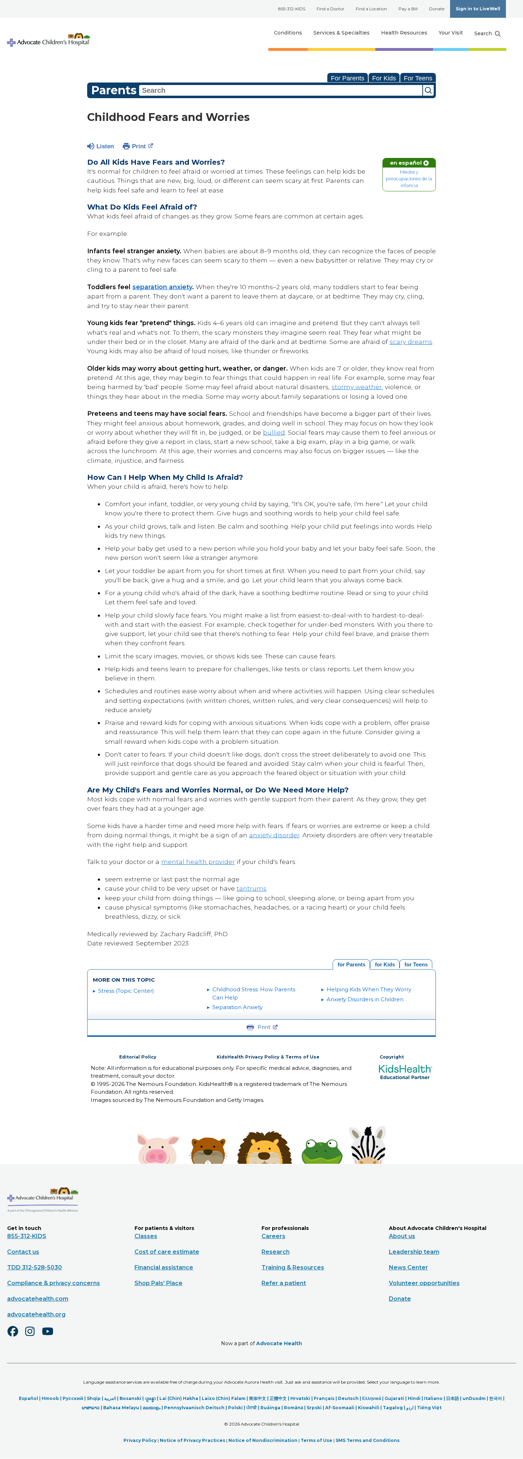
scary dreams (411, 341)
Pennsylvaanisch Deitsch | (196, 1407)
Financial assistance (163, 1267)
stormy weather (357, 387)
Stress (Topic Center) (126, 990)
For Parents (347, 78)
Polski (235, 1407)
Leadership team (414, 1251)
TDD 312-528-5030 (34, 1267)
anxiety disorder (274, 835)
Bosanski (130, 1398)
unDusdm (474, 1398)
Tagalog (393, 1407)
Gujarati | (396, 1398)
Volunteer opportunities (424, 1283)
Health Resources (404, 33)
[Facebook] (15, 1336)
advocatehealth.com (37, 1298)
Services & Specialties (341, 33)
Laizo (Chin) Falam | (225, 1398)
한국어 (495, 1398)
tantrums (251, 888)
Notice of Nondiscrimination (262, 1440)
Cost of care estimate (166, 1251)
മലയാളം (151, 1407)
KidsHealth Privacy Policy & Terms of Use (268, 1057)
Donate (436, 8)
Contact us (23, 1251)
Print (139, 146)
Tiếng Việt (429, 1407)
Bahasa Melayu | (123, 1407)
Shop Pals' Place (158, 1283)
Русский (73, 1398)
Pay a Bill (408, 8)
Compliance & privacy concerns (53, 1283)
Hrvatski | (302, 1398)
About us (402, 1236)
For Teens (418, 78)
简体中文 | (259, 1398)
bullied (274, 432)
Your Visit (451, 33)
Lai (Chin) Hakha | (180, 1398)
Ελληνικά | (373, 1398)
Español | (30, 1398)
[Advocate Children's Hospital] (42, 1222)
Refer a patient (284, 1283)
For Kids (384, 78)
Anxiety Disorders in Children (365, 999)
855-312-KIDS (291, 8)
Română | (295, 1407)
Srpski (314, 1407)
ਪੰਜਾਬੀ (251, 1407)
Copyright (392, 1057)
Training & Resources (293, 1267)
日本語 (452, 1398)
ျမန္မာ (150, 1398)
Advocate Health (279, 1343)
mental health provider (198, 861)
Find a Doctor (330, 8)
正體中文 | (280, 1398)
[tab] (416, 963)
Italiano (433, 1398)
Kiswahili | (370, 1407)
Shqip (94, 1398)
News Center (408, 1267)
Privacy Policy (140, 1440)
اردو (409, 1407)
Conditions (288, 33)
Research (276, 1251)
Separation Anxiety (237, 1007)
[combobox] (280, 90)
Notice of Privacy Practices (192, 1440)
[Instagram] (33, 1336)
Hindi (414, 1398)
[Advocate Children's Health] (48, 33)
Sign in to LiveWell (478, 8)
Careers (273, 1236)
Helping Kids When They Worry (369, 989)
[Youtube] (50, 1336)
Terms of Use (316, 1440)
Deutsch (348, 1398)
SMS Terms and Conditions (368, 1440)
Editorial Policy (137, 1057)
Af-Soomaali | (341, 1407)
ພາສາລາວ (91, 1407)
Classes (145, 1236)
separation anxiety (162, 287)
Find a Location (371, 8)
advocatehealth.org (36, 1314)
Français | (326, 1398)
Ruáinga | (272, 1407)
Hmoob (50, 1398)
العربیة (110, 1398)
